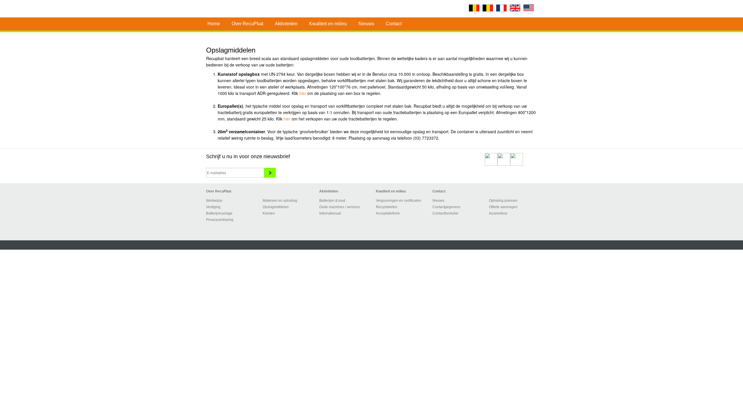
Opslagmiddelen (276, 207)
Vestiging (213, 207)
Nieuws (438, 201)
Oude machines (331, 207)
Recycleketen (386, 207)
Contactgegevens (446, 207)
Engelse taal (515, 8)
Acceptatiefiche (388, 213)
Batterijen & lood (332, 201)
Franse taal (487, 8)
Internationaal (330, 213)
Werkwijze (214, 201)
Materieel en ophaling (280, 201)
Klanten (269, 213)
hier (302, 93)
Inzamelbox (498, 213)
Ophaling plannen (503, 201)
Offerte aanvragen (503, 207)
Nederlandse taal (474, 8)
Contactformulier (445, 213)
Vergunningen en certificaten (398, 201)
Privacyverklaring (219, 220)
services (353, 207)
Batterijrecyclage (219, 213)
